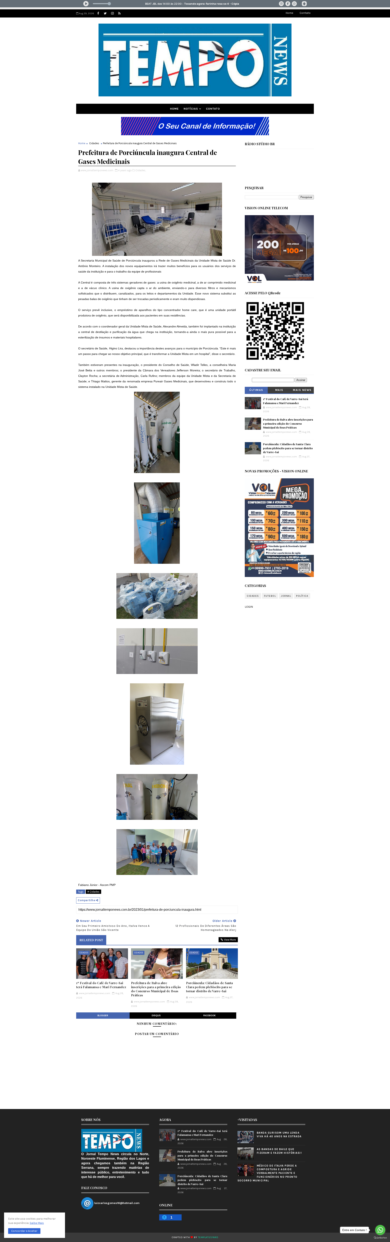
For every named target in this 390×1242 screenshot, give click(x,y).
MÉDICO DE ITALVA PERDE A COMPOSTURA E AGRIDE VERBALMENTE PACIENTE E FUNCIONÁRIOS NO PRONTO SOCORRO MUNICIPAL (267, 1173)
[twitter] (105, 13)
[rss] (119, 13)
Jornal (286, 595)
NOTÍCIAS (191, 108)
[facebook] (98, 13)
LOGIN (249, 606)
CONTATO (213, 108)
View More (230, 939)
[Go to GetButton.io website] (380, 1238)
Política (302, 595)
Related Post (91, 940)
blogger (103, 1015)
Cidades (94, 143)
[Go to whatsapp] (380, 1230)
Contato (305, 13)
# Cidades (93, 891)
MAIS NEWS (302, 390)
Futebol (270, 595)
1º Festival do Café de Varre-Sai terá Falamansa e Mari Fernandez (101, 985)
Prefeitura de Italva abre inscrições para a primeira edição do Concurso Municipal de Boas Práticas (156, 989)
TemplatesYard (208, 1237)
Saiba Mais (37, 1223)
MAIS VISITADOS (279, 390)
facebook (209, 1015)
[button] (24, 1231)
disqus (156, 1015)
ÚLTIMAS (256, 390)
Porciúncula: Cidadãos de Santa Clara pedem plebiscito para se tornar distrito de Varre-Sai (209, 987)
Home (289, 13)
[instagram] (112, 13)
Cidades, (140, 170)
